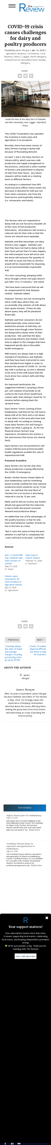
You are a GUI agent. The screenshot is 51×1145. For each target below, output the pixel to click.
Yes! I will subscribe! (25, 956)
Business (22, 53)
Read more (34, 829)
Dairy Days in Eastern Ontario (33, 556)
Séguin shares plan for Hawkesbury (23, 815)
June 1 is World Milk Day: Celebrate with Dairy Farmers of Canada (14, 559)
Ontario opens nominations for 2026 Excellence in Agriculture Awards (13, 580)
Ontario (8, 59)
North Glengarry (38, 56)
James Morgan (22, 50)
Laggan (25, 56)
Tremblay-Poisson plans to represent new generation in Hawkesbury (20, 846)
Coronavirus (33, 53)
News (17, 56)
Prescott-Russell (20, 59)
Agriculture (11, 53)
